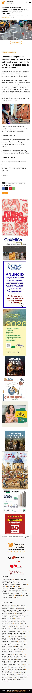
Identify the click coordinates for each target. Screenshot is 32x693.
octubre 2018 (4, 648)
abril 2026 (4, 606)
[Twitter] (11, 552)
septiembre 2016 (5, 659)
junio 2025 (25, 610)
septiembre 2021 (12, 631)
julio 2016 (19, 659)
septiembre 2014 (21, 669)
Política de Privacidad (24, 690)
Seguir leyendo (16, 42)
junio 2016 (25, 659)
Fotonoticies (17, 7)
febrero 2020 (17, 639)
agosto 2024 (20, 615)
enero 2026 (23, 606)
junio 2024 (4, 616)
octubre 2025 (21, 608)
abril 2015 (16, 666)
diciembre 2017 (18, 651)
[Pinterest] (10, 188)
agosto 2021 (20, 631)
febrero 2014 (17, 672)
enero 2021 (11, 634)
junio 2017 (16, 654)
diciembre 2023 (18, 618)
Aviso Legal (16, 690)
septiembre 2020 (21, 636)
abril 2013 (10, 677)
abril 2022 (10, 628)
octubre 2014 (13, 669)
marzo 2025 (16, 611)
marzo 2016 (16, 661)
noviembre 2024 (19, 613)
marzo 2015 (22, 666)
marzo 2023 (10, 623)
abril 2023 (4, 623)
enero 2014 (23, 672)
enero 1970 (4, 680)
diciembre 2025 (5, 608)
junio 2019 (25, 643)
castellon (20, 183)
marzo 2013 (16, 677)
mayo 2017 (22, 654)
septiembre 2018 (12, 648)
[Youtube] (17, 552)
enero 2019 (4, 646)
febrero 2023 (17, 623)
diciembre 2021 (11, 629)
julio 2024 (27, 615)
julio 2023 (11, 621)
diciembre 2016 (5, 657)
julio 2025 (19, 610)
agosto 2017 (4, 654)
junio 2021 (4, 633)
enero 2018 (11, 651)
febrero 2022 (23, 628)
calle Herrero (14, 183)
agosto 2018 (20, 648)
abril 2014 (4, 672)
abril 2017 (4, 656)
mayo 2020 (23, 638)
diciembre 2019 (5, 641)
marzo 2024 (22, 616)
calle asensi (8, 183)
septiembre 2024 (12, 615)
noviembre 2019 (13, 641)
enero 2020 (23, 639)
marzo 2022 (16, 628)
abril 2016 (10, 661)
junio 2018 (4, 649)
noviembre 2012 (19, 679)
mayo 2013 (4, 677)
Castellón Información (9, 52)
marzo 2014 (10, 672)
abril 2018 (16, 649)
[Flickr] (20, 552)
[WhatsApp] (13, 188)
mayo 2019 (4, 644)
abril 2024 (16, 616)
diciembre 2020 (18, 634)
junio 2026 (16, 605)
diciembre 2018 (11, 646)
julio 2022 (19, 626)
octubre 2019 (21, 641)
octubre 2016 (21, 657)
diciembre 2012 (11, 679)
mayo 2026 (22, 605)
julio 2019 (19, 643)
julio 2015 (26, 664)
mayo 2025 (4, 611)
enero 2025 (4, 613)
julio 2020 (11, 638)
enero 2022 (4, 629)
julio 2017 (10, 654)
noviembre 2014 (5, 669)
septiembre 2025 (5, 610)
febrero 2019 (23, 644)
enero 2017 (23, 656)
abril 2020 (4, 639)
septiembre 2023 (21, 620)
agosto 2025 (13, 610)
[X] (6, 188)
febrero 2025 (23, 611)
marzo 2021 (22, 633)
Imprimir (5, 193)
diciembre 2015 (11, 662)
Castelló (12, 7)
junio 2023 (16, 621)
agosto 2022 (13, 626)
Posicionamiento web (20, 691)
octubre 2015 (4, 664)
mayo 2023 (23, 621)
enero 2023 (23, 623)
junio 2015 (4, 666)
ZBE (24, 183)
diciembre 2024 (11, 613)
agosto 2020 (4, 638)
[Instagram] (14, 552)
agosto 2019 (13, 643)
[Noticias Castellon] (7, 2)
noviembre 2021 (19, 629)
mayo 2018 (10, 649)
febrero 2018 (4, 651)
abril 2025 (10, 611)
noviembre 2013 (13, 674)
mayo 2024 (10, 616)
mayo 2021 (10, 633)
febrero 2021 (4, 634)
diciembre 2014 (18, 667)
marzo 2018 (22, 649)
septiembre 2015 (12, 664)
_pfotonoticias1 (5, 7)
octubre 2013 (21, 674)
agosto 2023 (4, 621)
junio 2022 (25, 626)
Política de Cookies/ (11, 691)
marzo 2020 (10, 639)
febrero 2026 (17, 606)
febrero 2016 (23, 661)
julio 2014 (10, 671)
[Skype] (24, 552)
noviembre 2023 (5, 620)
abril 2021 (16, 633)
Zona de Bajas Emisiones (7, 185)
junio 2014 (16, 671)
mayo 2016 (4, 661)
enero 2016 (4, 662)
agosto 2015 (20, 664)
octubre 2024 (4, 615)
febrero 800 (10, 680)
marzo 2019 (16, 644)
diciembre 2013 (5, 674)
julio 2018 (26, 648)
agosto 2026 (4, 605)
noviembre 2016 (13, 657)
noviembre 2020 (5, 636)
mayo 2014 (22, 671)
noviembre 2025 (13, 608)
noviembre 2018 (19, 646)
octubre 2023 (13, 620)
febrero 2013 (23, 677)
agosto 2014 (4, 671)
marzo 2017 (9, 656)
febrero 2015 (4, 667)
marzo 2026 (10, 606)
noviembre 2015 (19, 662)
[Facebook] (3, 188)
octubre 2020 (13, 636)
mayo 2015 (10, 666)
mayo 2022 (4, 628)
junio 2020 (16, 638)
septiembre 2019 (5, 643)
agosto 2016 (13, 659)
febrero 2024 (4, 618)
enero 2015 (11, 667)
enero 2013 (4, 679)
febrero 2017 (16, 656)
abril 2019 (10, 644)
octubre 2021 (4, 631)
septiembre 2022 (5, 626)
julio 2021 (26, 631)
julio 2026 (10, 605)
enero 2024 (11, 618)
